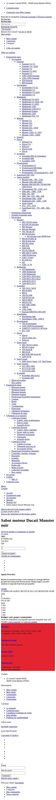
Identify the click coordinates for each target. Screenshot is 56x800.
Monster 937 (11, 502)
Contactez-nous (12, 710)
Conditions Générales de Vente (19, 713)
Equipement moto (13, 495)
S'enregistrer (11, 699)
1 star (3, 615)
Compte (4, 488)
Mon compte (11, 38)
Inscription (19, 783)
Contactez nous (12, 8)
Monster (9, 500)
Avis (3, 593)
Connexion (10, 41)
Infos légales (11, 715)
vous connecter (14, 622)
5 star (3, 605)
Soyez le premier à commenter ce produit (18, 532)
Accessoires (11, 498)
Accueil (9, 493)
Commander (11, 694)
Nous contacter (12, 794)
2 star (3, 612)
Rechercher (5, 19)
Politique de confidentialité (17, 717)
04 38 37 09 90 (25, 32)
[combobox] (13, 24)
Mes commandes (13, 792)
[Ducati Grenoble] (36, 17)
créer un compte (30, 622)
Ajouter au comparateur (10, 556)
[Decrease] (2, 546)
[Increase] (2, 551)
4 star (3, 608)
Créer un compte (13, 48)
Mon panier (11, 692)
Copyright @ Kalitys (9, 735)
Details (4, 589)
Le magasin (11, 708)
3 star (3, 610)
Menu (3, 486)
